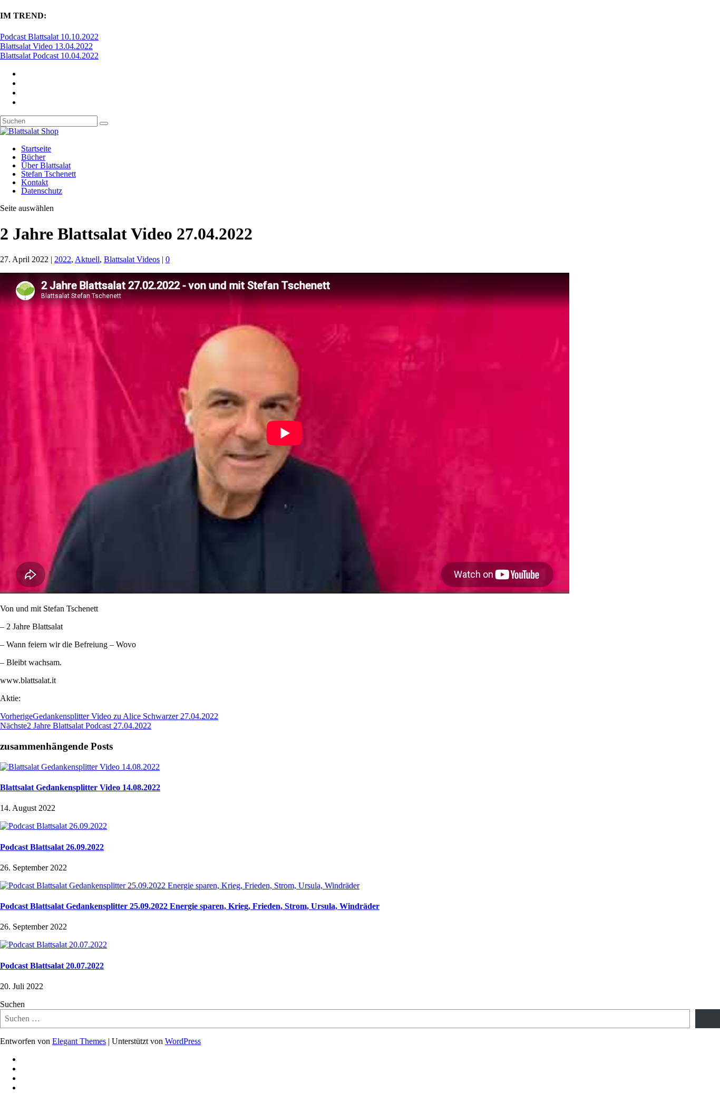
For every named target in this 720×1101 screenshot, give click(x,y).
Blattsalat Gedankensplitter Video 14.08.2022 (80, 787)
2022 (62, 259)
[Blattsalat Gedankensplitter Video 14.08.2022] (80, 766)
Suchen (12, 1004)
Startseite (36, 148)
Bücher (33, 156)
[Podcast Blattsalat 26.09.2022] (53, 825)
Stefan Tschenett (48, 173)
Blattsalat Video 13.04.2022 (46, 46)
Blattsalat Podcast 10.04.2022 (49, 55)
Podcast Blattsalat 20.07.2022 (52, 965)
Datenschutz (41, 190)
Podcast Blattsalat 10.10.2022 (49, 36)
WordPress (183, 1041)
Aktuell (87, 259)
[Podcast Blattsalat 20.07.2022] (53, 944)
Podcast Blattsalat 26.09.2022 (52, 846)
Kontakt (34, 182)
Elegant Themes (79, 1041)
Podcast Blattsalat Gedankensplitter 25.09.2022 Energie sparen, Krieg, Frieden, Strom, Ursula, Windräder (190, 906)
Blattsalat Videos (132, 259)
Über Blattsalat (46, 165)
